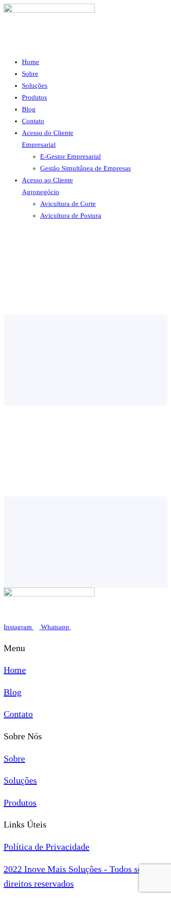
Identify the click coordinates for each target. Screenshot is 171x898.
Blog (29, 109)
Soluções (34, 85)
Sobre (30, 73)
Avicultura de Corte (68, 203)
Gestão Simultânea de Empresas (85, 168)
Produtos (34, 97)
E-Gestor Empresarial (70, 156)
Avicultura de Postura (70, 215)
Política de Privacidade (46, 847)
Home (30, 61)
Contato (33, 121)
